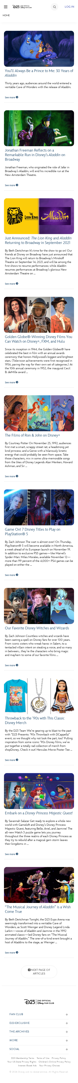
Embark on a (39, 813)
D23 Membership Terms (22, 1058)
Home (6, 15)
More (13, 1040)
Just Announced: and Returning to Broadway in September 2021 (38, 240)
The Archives (19, 1031)
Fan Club (16, 1014)
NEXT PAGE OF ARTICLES (40, 972)
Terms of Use (43, 1058)
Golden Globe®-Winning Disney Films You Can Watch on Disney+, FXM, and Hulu (38, 339)
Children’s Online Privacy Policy (55, 1061)
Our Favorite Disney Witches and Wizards (37, 628)
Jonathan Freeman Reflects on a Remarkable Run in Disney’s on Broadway (35, 155)
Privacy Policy (59, 1058)
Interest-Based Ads (27, 1065)
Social (14, 1049)
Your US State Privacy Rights (21, 1061)
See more (10, 97)
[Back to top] (70, 1070)
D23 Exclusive (19, 1023)
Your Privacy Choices (49, 1065)
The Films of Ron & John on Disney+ (32, 435)
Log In (69, 7)
